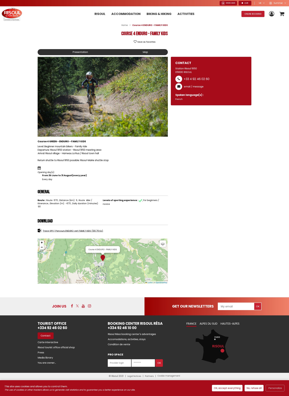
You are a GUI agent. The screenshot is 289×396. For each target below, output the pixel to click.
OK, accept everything (227, 388)
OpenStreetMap (161, 282)
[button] (282, 14)
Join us (59, 306)
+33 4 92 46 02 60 (196, 79)
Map (145, 52)
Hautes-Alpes (230, 323)
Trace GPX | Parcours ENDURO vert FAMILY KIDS (73, 230)
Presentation (80, 52)
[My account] (272, 14)
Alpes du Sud (208, 323)
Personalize (275, 388)
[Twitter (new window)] (77, 306)
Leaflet (149, 282)
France (191, 323)
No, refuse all (254, 388)
